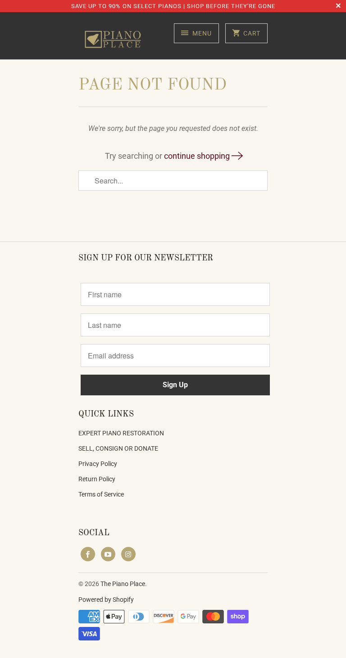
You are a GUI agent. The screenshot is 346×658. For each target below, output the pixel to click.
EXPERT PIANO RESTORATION (121, 433)
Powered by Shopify (106, 599)
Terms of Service (101, 494)
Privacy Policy (97, 463)
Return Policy (96, 479)
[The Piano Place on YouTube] (108, 554)
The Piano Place (122, 583)
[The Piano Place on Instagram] (128, 554)
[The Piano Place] (114, 39)
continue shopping (198, 156)
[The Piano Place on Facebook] (88, 554)
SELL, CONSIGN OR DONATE (118, 448)
